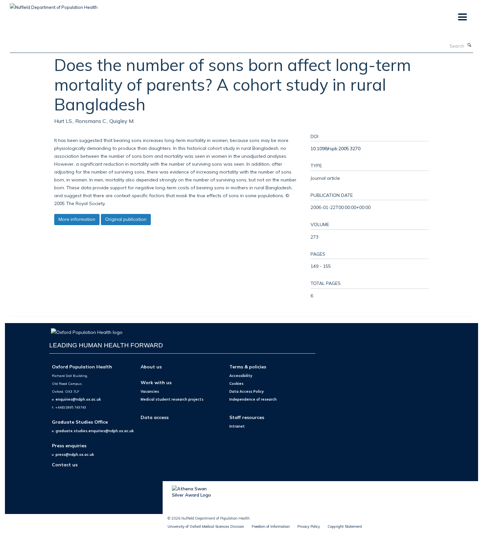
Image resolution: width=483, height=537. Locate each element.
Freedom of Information (271, 526)
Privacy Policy (308, 526)
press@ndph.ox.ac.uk (75, 454)
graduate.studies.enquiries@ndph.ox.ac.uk (95, 431)
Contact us (65, 464)
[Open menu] (462, 17)
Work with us (156, 382)
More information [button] (76, 219)
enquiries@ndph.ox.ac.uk (78, 399)
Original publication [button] (126, 219)
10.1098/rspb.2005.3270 (335, 148)
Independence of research (253, 399)
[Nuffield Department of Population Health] (54, 5)
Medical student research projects (172, 399)
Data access (155, 417)
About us (151, 366)
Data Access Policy (246, 391)
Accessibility (240, 375)
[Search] (469, 45)
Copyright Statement (345, 526)
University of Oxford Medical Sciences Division (206, 526)
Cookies (236, 383)
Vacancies (150, 391)
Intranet (237, 426)
